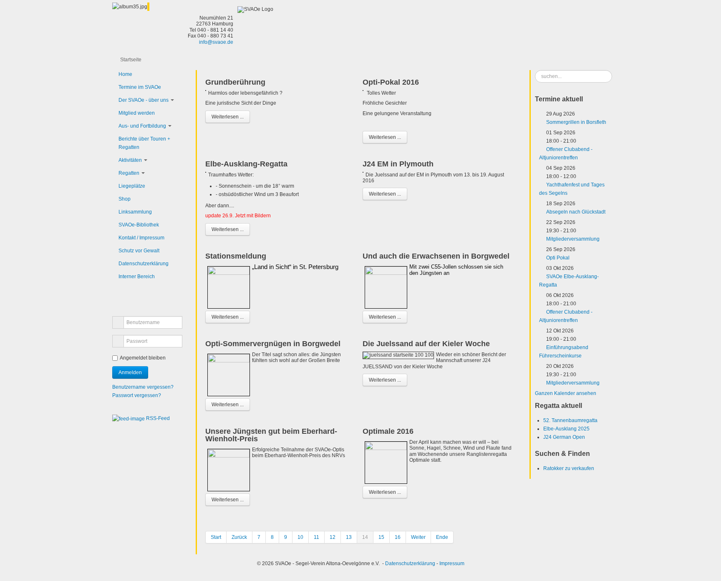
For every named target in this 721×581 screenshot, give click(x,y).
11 (316, 537)
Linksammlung (135, 212)
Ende (442, 537)
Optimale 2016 (388, 431)
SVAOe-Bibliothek (138, 225)
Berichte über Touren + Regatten (144, 143)
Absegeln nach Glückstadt (575, 212)
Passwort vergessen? (136, 395)
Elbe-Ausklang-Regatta (246, 164)
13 (349, 537)
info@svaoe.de (216, 42)
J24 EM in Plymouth (398, 164)
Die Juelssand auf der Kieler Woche (426, 344)
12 (332, 537)
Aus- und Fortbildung (142, 126)
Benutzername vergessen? (143, 387)
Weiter (418, 537)
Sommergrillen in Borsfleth (576, 122)
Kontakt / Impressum (141, 238)
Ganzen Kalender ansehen (565, 393)
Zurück (239, 537)
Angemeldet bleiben (143, 358)
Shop (124, 199)
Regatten (128, 173)
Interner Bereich (136, 276)
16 (398, 537)
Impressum (451, 563)
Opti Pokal (558, 258)
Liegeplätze (131, 186)
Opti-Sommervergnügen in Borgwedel (272, 344)
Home (125, 74)
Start (216, 537)
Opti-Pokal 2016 (391, 82)
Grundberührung (235, 82)
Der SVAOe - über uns (143, 100)
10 (300, 537)
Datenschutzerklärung (143, 264)
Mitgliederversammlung (573, 239)
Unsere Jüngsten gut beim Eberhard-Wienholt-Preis (271, 435)
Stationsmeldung (235, 256)
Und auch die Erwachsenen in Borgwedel (436, 256)
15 (381, 537)
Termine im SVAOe (139, 87)
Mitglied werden (136, 113)
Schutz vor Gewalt (138, 251)
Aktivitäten (130, 160)
